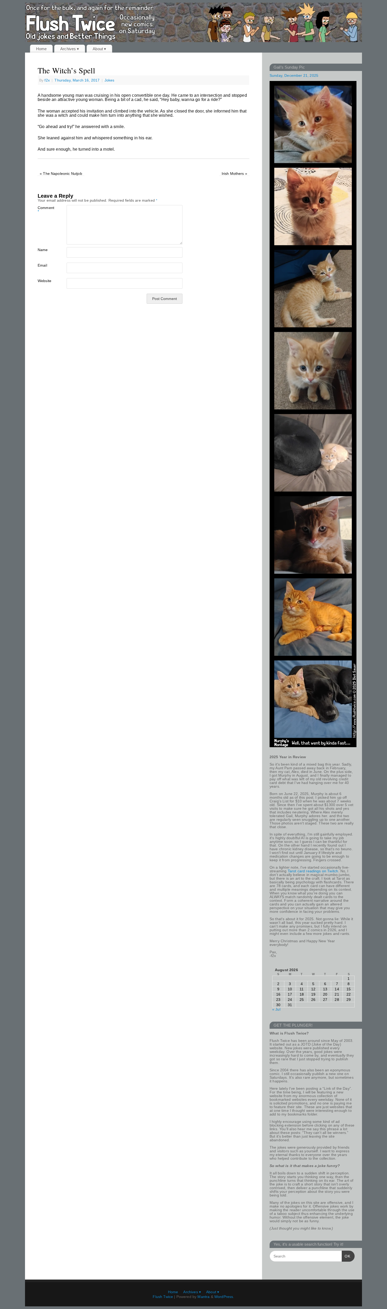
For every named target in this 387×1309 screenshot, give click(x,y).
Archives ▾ (69, 49)
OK (346, 1256)
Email (42, 265)
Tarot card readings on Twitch (313, 871)
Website (44, 281)
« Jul (276, 1009)
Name (43, 250)
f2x (46, 80)
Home (41, 49)
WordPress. (224, 1297)
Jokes (110, 80)
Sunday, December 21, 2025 (294, 75)
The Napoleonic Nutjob (61, 173)
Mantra (203, 1297)
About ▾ (99, 49)
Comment (45, 209)
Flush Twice (163, 1297)
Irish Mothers (234, 173)
